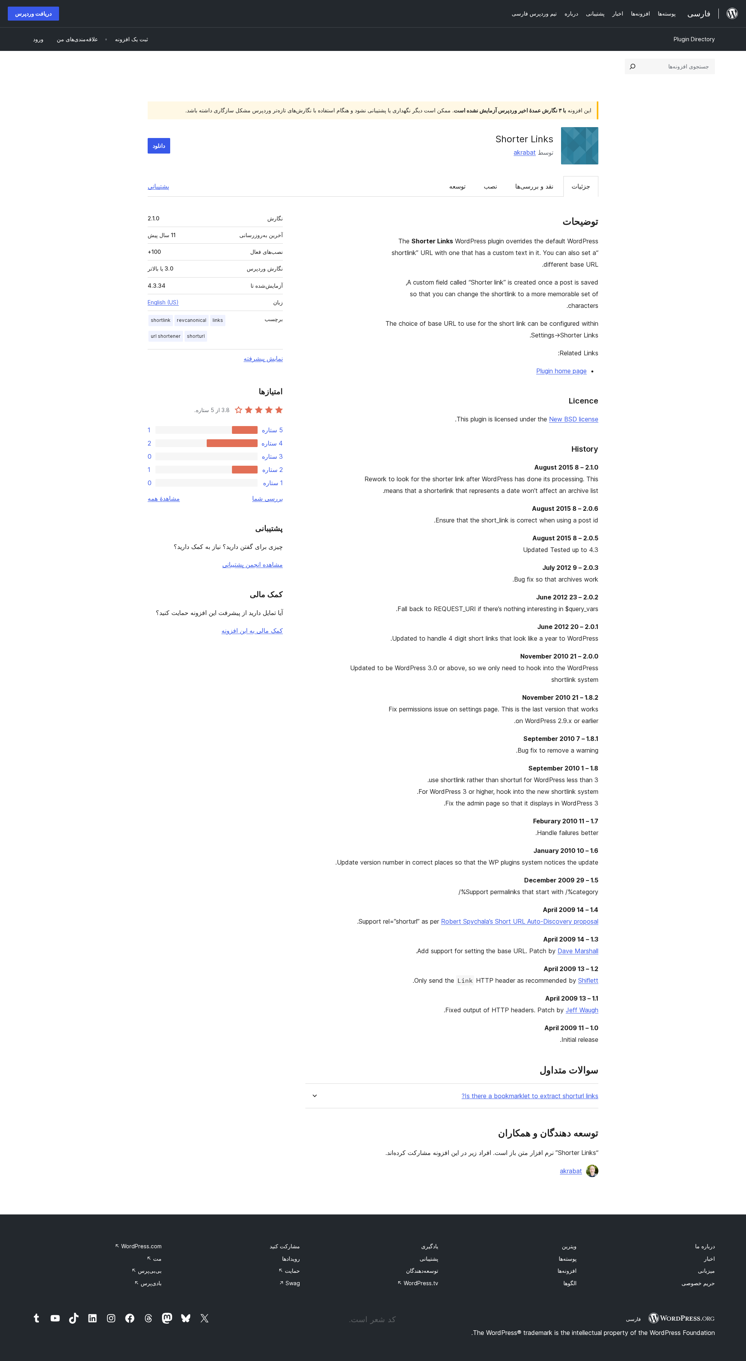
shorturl (196, 336)
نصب (490, 186)
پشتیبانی (158, 186)
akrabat (525, 152)
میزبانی (706, 1270)
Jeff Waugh (582, 1010)
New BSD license (573, 419)
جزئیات (581, 186)
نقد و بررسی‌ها (534, 186)
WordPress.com (138, 1246)
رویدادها (291, 1258)
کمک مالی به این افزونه (252, 630)
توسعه (457, 186)
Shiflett (588, 980)
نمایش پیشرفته (263, 358)
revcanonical (191, 320)
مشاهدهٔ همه (164, 498)
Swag (289, 1283)
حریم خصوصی (698, 1283)
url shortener (166, 336)
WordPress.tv (417, 1283)
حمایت (289, 1270)
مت (154, 1258)
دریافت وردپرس (33, 13)
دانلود (159, 145)
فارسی (633, 1319)
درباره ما (705, 1246)
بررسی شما (267, 498)
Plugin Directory (694, 39)
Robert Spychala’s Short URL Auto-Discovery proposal (519, 921)
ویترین (569, 1246)
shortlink (161, 320)
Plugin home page (561, 371)
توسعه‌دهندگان (422, 1270)
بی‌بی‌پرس (146, 1270)
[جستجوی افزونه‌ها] (632, 66)
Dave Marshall (578, 951)
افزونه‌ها (567, 1270)
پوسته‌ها (568, 1258)
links (218, 320)
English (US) (163, 302)
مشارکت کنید (285, 1246)
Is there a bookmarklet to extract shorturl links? (530, 1096)
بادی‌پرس (148, 1283)
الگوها (570, 1283)
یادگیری (429, 1246)
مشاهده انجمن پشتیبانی (252, 564)
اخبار (709, 1258)
